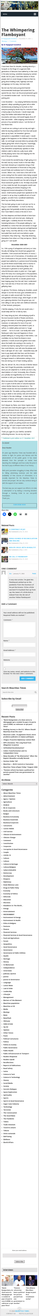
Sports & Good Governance (13, 1101)
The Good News (9, 1116)
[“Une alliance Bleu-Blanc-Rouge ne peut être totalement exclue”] (31, 1280)
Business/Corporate (10, 823)
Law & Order (8, 988)
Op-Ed (5, 1027)
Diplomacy (7, 882)
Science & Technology (11, 1077)
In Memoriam (8, 965)
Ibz (10, 573)
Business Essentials (10, 820)
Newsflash (7, 1018)
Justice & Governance (11, 979)
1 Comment (12, 41)
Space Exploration (10, 1092)
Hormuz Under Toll (10, 761)
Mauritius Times (22, 1311)
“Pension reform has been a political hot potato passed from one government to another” (18, 772)
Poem (5, 1036)
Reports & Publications (12, 1065)
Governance (7, 950)
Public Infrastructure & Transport (16, 1053)
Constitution (8, 843)
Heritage (6, 959)
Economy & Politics (10, 894)
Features (6, 926)
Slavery (6, 1080)
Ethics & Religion (9, 923)
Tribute (6, 1130)
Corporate (7, 846)
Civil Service (7, 831)
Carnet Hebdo (8, 828)
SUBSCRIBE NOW (19, 505)
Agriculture (7, 802)
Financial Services (10, 932)
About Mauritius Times (12, 793)
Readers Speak (8, 1059)
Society (6, 1086)
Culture (6, 858)
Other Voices (8, 1033)
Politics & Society (9, 1045)
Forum (5, 941)
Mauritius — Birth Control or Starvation (18, 764)
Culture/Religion (9, 867)
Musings (4, 41)
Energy (6, 908)
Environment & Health (11, 920)
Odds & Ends (8, 1024)
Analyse (6, 805)
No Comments (14, 532)
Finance (6, 929)
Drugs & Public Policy (11, 888)
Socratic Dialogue (10, 1089)
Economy (6, 891)
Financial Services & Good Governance (17, 935)
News (5, 1015)
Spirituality (7, 1095)
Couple (6, 852)
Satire (5, 1071)
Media (5, 1009)
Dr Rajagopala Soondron (9, 38)
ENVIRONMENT (8, 914)
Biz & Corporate (9, 808)
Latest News (8, 985)
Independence (9, 968)
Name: (6, 641)
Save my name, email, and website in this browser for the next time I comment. (19, 672)
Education (7, 900)
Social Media (8, 1083)
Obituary (6, 1021)
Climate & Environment (12, 834)
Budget (6, 814)
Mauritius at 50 (9, 1006)
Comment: (8, 620)
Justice (5, 977)
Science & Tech (9, 1074)
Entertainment (9, 911)
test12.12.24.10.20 (26, 1313)
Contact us (11, 1313)
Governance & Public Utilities (14, 953)
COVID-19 (7, 855)
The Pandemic (8, 1119)
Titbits (5, 1122)
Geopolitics (7, 944)
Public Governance (10, 1048)
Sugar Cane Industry (11, 1104)
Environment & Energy (12, 917)
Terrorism (7, 1110)
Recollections (8, 1062)
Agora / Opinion (9, 799)
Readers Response (10, 1056)
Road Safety (8, 1068)
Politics (6, 1042)
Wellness (6, 1139)
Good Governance (10, 947)
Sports (5, 1098)
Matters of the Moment (12, 1000)
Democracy (7, 873)
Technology (7, 1107)
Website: (6, 660)
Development (8, 876)
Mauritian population (11, 1003)
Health (5, 956)
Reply (34, 573)
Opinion (6, 1030)
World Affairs (8, 1142)
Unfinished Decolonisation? (13, 748)
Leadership (7, 991)
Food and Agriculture (11, 938)
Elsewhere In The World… (13, 905)
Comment (7, 840)
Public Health (8, 1051)
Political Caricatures (10, 1039)
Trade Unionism (9, 1125)
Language (7, 982)
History (6, 962)
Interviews (7, 971)
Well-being (7, 1136)
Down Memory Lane (10, 885)
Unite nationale (9, 1133)
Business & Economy (11, 817)
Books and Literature (11, 811)
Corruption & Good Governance (15, 849)
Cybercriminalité (9, 870)
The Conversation (10, 1113)
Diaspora (6, 879)
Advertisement (9, 796)
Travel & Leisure (9, 1128)
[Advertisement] (20, 19)
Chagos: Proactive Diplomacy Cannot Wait (19, 740)
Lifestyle (6, 994)
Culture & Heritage (10, 864)
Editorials (7, 897)
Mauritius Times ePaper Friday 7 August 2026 (20, 767)
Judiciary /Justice (9, 974)
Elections (6, 903)
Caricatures (7, 826)
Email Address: (9, 650)
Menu (5, 14)
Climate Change (9, 837)
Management (8, 997)
